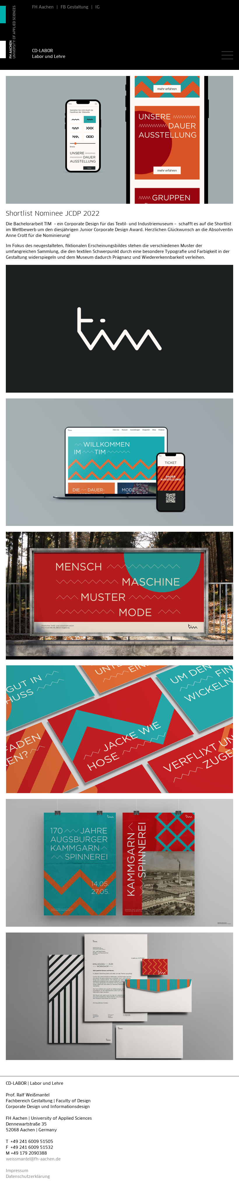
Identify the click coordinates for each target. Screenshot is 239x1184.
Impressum (17, 1171)
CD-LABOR (42, 51)
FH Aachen (43, 7)
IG (97, 7)
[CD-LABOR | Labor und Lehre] (13, 32)
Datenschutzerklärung (28, 1177)
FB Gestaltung (74, 7)
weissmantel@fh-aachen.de (33, 1159)
